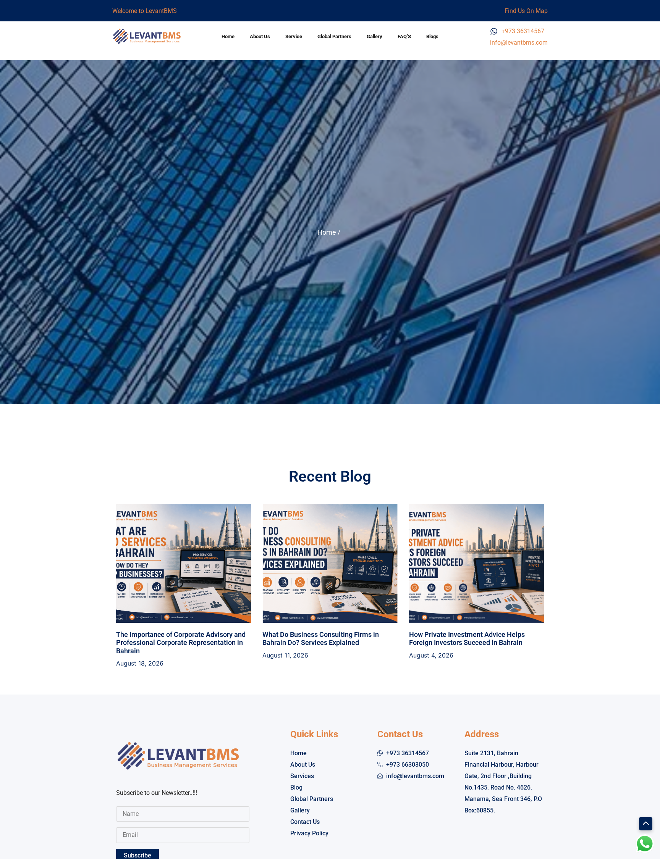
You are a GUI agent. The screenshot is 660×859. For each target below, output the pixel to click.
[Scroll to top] (645, 823)
